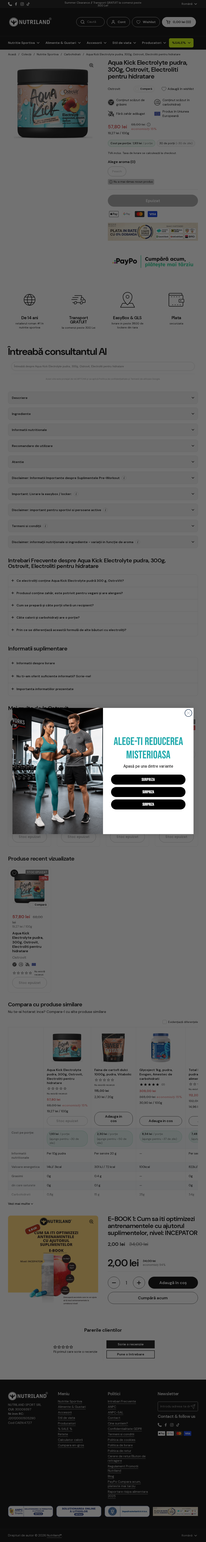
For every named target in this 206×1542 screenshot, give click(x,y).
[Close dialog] (188, 713)
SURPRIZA (148, 779)
